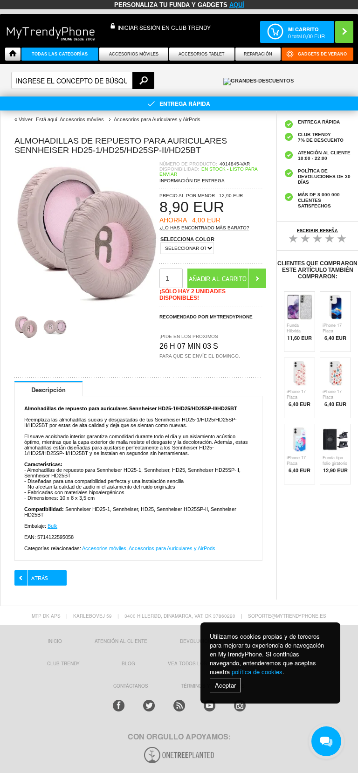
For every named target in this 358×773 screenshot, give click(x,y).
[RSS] (179, 705)
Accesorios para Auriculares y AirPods (172, 548)
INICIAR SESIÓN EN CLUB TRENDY (164, 27)
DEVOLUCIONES (199, 641)
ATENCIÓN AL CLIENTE (121, 641)
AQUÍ (236, 4)
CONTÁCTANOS (130, 686)
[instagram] (240, 705)
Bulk (52, 526)
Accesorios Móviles (133, 54)
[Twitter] (149, 705)
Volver (26, 119)
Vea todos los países (197, 663)
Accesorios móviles (104, 548)
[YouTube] (209, 705)
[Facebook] (118, 705)
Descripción (48, 389)
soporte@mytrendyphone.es (287, 616)
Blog (128, 663)
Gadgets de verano (322, 54)
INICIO (55, 641)
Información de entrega (192, 180)
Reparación (258, 54)
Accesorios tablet (202, 54)
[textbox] (82, 80)
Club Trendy (63, 663)
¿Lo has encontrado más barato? (204, 227)
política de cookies (257, 671)
